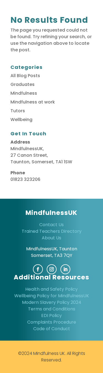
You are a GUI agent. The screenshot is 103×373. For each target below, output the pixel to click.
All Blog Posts (25, 75)
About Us (51, 238)
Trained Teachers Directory (52, 231)
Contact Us (51, 224)
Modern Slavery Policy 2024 (51, 302)
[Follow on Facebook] (38, 269)
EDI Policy (51, 315)
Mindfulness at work (32, 102)
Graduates (22, 84)
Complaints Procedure (51, 322)
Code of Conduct (51, 329)
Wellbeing (21, 119)
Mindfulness (23, 93)
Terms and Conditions (51, 309)
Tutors (17, 111)
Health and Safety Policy (51, 289)
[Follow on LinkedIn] (65, 269)
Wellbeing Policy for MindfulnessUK (51, 296)
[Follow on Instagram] (52, 269)
